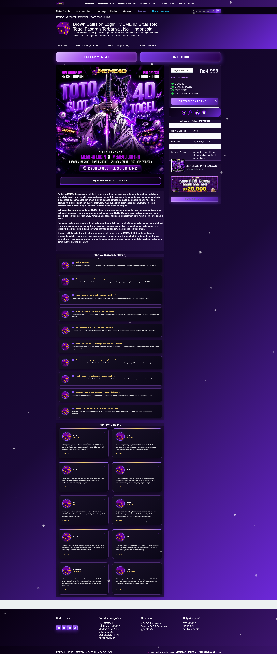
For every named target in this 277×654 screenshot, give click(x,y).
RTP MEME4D (189, 623)
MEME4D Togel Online (109, 629)
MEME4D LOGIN (105, 652)
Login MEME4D (106, 623)
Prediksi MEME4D (191, 629)
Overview (62, 45)
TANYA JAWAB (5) (147, 45)
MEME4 (70, 652)
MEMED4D (91, 652)
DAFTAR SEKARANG (193, 101)
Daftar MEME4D (106, 631)
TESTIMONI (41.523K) (87, 45)
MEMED (80, 652)
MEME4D (71, 194)
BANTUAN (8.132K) (118, 45)
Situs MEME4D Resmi (109, 634)
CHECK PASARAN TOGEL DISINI (112, 180)
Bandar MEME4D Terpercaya (154, 626)
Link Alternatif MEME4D (109, 626)
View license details (179, 77)
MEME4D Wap (147, 629)
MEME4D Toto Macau (151, 623)
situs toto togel (74, 209)
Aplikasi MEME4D (107, 637)
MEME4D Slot (189, 626)
